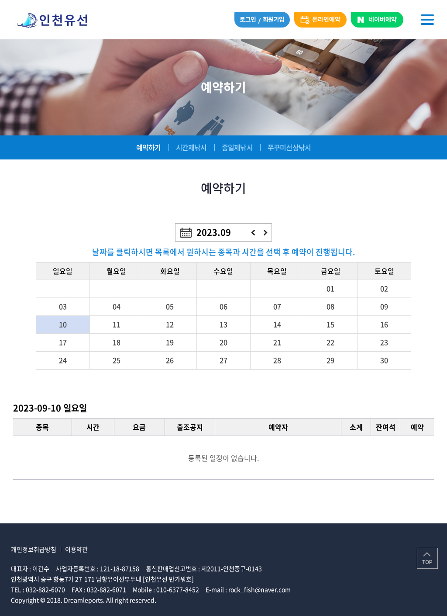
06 (223, 306)
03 (63, 306)
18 (116, 342)
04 (116, 306)
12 (170, 324)
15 (330, 324)
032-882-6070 (45, 589)
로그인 (248, 19)
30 (384, 360)
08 (330, 306)
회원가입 (274, 19)
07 (277, 306)
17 (63, 342)
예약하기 (148, 147)
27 (223, 360)
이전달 (253, 232)
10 (63, 324)
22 (330, 342)
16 (384, 324)
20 (223, 342)
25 (116, 360)
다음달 (266, 232)
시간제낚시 (191, 147)
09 (384, 306)
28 (277, 360)
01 (330, 288)
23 (384, 342)
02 (384, 288)
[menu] (427, 19)
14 (277, 324)
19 (170, 342)
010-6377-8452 (177, 589)
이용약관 (76, 549)
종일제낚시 (237, 147)
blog (222, 599)
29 (330, 360)
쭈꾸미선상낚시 (289, 147)
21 (277, 342)
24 (63, 360)
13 (223, 324)
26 (170, 360)
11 (116, 324)
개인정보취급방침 (33, 549)
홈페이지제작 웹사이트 (187, 599)
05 (170, 306)
